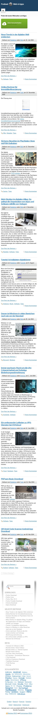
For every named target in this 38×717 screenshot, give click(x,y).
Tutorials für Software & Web (15, 646)
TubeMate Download (12, 661)
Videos (28, 692)
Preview (19, 686)
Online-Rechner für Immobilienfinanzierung (11, 88)
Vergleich (22, 692)
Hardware (10, 471)
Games (5, 191)
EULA (10, 705)
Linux (15, 682)
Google (21, 678)
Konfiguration (9, 682)
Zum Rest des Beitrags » (8, 76)
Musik (11, 304)
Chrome (8, 676)
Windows (12, 360)
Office (30, 684)
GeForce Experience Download (15, 659)
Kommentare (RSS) (26, 713)
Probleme (27, 686)
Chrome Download (11, 603)
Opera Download (11, 605)
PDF (14, 686)
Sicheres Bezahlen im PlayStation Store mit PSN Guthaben (19, 617)
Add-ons (8, 672)
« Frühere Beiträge (7, 573)
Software (5, 79)
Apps (21, 534)
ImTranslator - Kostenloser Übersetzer (17, 655)
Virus (6, 694)
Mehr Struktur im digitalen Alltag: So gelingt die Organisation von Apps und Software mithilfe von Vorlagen (17, 201)
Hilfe (4, 133)
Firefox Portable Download (14, 601)
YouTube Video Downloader (14, 653)
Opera (7, 686)
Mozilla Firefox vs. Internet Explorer (17, 649)
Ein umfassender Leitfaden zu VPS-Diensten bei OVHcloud (16, 423)
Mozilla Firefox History (13, 651)
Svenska (28, 701)
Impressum (25, 705)
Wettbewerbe (12, 694)
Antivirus (23, 376)
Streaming (21, 690)
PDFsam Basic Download (12, 479)
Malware (21, 682)
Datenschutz (16, 676)
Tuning (7, 692)
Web (21, 40)
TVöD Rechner (10, 663)
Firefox (8, 678)
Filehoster (28, 676)
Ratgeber (9, 133)
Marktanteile (28, 682)
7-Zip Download (10, 657)
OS (11, 686)
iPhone (23, 680)
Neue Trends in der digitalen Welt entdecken (19, 612)
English (9, 701)
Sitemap (8, 665)
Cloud (5, 471)
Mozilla (20, 684)
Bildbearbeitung (26, 674)
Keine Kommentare (31, 79)
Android (5, 567)
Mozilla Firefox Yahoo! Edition (15, 648)
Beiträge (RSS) (12, 713)
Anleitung (6, 304)
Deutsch (15, 701)
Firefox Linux (10, 597)
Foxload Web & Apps (12, 4)
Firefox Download (11, 595)
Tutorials (23, 263)
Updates (14, 692)
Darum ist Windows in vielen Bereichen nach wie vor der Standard (17, 314)
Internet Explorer (14, 680)
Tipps (11, 79)
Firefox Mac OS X (11, 599)
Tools (22, 92)
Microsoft (6, 360)
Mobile (14, 684)
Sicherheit (6, 415)
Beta (13, 674)
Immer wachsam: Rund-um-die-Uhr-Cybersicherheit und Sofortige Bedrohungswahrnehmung (16, 370)
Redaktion (13, 40)
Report (15, 688)
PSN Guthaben (15, 173)
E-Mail (23, 676)
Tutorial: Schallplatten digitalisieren (16, 260)
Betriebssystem (18, 674)
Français (21, 701)
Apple (8, 674)
